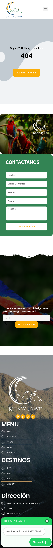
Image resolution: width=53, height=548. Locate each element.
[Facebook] (17, 416)
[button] (45, 9)
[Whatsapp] (33, 416)
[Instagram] (28, 416)
